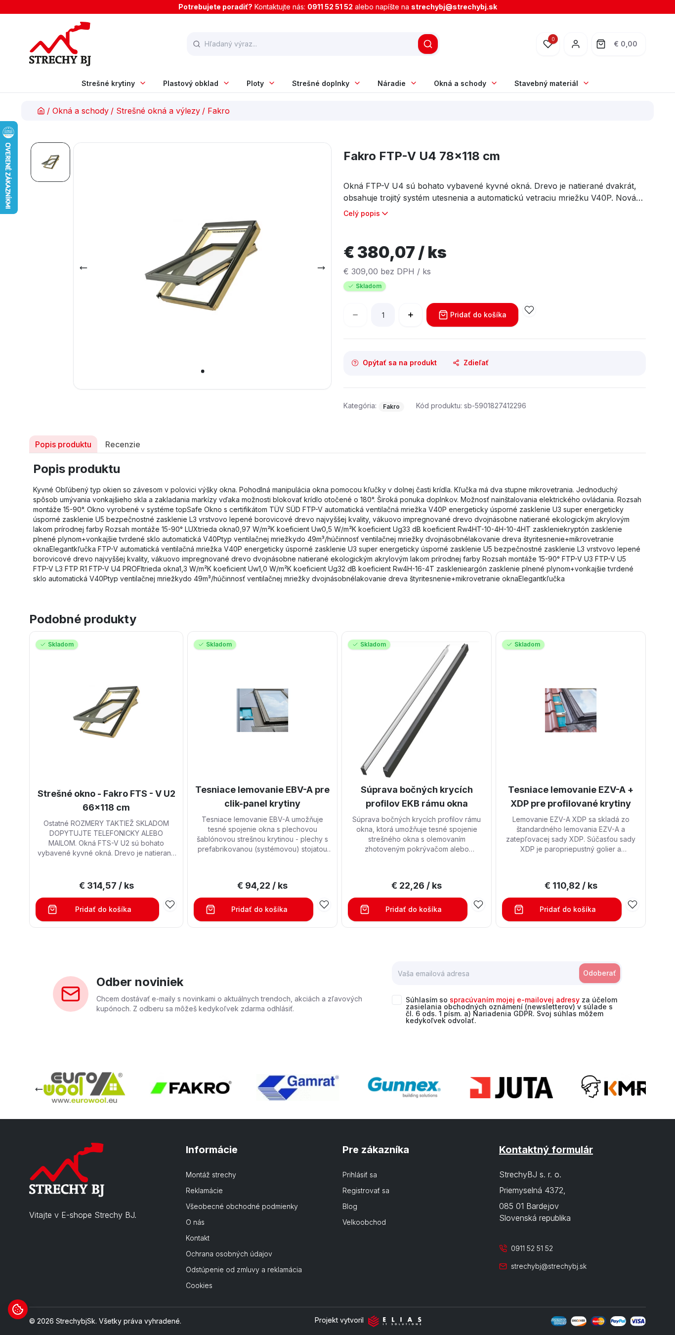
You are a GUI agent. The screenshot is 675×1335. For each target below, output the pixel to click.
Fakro (219, 111)
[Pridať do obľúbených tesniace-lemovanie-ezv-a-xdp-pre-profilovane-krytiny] (632, 904)
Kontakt (198, 1238)
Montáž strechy (211, 1174)
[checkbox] (397, 1000)
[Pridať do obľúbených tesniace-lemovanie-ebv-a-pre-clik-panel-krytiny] (324, 904)
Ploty (255, 83)
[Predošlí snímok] (83, 268)
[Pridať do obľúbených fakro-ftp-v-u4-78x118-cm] (529, 310)
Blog (349, 1206)
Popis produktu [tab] (63, 444)
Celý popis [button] (361, 213)
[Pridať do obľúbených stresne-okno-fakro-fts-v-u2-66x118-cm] (170, 904)
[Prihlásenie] (576, 44)
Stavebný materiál (546, 83)
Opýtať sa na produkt (400, 362)
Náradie (392, 83)
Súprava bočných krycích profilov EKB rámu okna (417, 796)
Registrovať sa (365, 1190)
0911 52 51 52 (330, 6)
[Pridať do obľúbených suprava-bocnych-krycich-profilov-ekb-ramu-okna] (478, 904)
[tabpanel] (337, 522)
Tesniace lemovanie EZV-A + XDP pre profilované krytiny (570, 796)
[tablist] (337, 444)
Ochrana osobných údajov (229, 1253)
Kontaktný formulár (546, 1150)
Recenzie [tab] (122, 444)
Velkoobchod (364, 1222)
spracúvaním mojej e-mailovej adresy (515, 999)
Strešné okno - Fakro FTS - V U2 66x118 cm (106, 800)
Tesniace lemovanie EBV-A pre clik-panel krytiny (262, 796)
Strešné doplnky (320, 83)
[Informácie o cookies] (18, 1309)
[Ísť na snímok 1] (50, 162)
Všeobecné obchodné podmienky (242, 1206)
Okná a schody (460, 83)
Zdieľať (476, 362)
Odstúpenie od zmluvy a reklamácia (244, 1269)
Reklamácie (204, 1190)
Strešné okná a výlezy (158, 111)
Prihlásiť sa (359, 1174)
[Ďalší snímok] (321, 268)
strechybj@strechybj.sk (454, 6)
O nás (195, 1222)
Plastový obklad (190, 83)
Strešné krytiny (108, 83)
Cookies (199, 1285)
